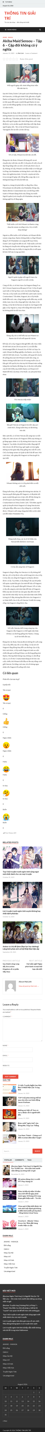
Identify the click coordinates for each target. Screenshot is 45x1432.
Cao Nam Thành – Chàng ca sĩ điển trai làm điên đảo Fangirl (30, 1136)
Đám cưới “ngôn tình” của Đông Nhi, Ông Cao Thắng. (28, 1124)
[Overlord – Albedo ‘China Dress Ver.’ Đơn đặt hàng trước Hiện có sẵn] (9, 1228)
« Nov (5, 1421)
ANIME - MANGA (8, 37)
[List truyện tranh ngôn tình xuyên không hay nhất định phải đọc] (22, 909)
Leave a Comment (31, 53)
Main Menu (11, 29)
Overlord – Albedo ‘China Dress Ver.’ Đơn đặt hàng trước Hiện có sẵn (28, 1223)
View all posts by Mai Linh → (29, 986)
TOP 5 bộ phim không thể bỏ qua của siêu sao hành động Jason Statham (29, 1100)
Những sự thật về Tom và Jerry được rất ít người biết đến (29, 1112)
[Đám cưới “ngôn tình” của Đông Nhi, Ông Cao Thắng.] (9, 1131)
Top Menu (8, 2)
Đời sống (7, 1245)
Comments (19, 1160)
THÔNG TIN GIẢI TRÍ (20, 15)
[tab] (8, 1160)
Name (5, 1045)
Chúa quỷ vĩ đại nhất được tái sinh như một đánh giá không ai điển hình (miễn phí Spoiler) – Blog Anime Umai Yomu (30, 1209)
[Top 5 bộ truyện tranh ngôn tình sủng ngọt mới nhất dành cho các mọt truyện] (22, 869)
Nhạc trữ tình (9, 1260)
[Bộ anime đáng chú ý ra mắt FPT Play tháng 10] (9, 1187)
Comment (7, 1016)
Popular (8, 1160)
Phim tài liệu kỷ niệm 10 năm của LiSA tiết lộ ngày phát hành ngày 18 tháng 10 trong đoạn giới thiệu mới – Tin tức (29, 1194)
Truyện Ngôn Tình (10, 1267)
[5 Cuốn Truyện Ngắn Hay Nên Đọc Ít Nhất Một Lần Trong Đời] (9, 1093)
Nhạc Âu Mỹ (8, 1253)
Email (6, 1055)
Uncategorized (9, 1271)
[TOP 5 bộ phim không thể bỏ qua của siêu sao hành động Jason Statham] (9, 1105)
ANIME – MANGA (11, 1242)
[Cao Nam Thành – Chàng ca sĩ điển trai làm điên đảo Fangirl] (9, 1143)
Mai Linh (21, 53)
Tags (29, 1160)
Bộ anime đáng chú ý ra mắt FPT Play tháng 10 (29, 1180)
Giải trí (6, 1249)
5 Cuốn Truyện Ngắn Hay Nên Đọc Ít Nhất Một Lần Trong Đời (30, 1087)
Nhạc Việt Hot (9, 1264)
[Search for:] (22, 1151)
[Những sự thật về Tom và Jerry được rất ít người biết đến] (9, 1119)
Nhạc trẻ (7, 1256)
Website (6, 1065)
